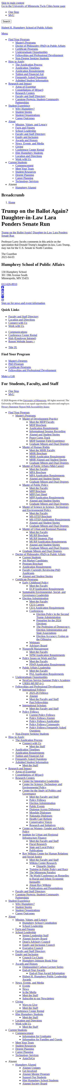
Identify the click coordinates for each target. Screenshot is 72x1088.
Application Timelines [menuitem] (27, 67)
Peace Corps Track (39, 437)
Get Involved (29, 1070)
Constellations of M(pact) (29, 774)
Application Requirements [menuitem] (29, 70)
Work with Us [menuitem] (23, 159)
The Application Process (28, 740)
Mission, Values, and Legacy (31, 919)
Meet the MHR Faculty (42, 450)
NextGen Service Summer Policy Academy (46, 680)
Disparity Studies (45, 866)
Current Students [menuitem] (17, 162)
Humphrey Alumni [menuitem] (25, 187)
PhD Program (16, 363)
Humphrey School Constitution (39, 922)
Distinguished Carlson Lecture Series (42, 966)
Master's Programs (25, 415)
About (11, 916)
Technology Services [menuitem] (26, 181)
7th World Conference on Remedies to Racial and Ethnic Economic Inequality (49, 878)
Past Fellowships (38, 702)
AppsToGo (28, 1058)
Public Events (37, 806)
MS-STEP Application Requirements (49, 519)
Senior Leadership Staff (35, 935)
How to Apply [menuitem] (16, 61)
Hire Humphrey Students (29, 1014)
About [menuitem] (11, 121)
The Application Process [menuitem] (28, 64)
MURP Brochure (38, 535)
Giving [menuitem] (19, 146)
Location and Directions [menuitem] (28, 156)
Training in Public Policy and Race (48, 869)
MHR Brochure (38, 453)
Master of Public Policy (35, 484)
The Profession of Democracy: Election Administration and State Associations (53, 629)
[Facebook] (36, 287)
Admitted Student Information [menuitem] (31, 80)
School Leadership (32, 926)
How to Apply (16, 736)
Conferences (36, 610)
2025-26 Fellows (38, 692)
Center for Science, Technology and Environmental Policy (42, 786)
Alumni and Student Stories (44, 434)
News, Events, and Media (29, 982)
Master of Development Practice (40, 418)
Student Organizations (27, 910)
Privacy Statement (10, 406)
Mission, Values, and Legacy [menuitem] (31, 124)
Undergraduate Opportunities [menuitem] (31, 52)
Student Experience (19, 900)
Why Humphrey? (25, 903)
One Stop (13, 12)
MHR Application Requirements (47, 456)
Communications (17, 331)
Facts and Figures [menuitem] (25, 127)
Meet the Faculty (38, 469)
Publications (36, 850)
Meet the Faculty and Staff (44, 699)
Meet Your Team (24, 1042)
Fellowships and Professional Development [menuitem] (39, 55)
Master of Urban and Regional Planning (44, 529)
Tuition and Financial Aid (29, 755)
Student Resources (25, 1045)
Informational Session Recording (47, 431)
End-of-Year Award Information (47, 973)
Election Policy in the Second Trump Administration (52, 616)
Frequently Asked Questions (31, 759)
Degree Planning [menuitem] (24, 174)
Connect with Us (17, 322)
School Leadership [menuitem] (25, 130)
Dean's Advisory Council (36, 941)
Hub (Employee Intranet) (22, 338)
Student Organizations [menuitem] (27, 115)
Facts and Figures (25, 929)
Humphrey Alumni (25, 1064)
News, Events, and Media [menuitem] (29, 143)
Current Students (31, 557)
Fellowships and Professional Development (32, 370)
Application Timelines (27, 749)
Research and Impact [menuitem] (19, 83)
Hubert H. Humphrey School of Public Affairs (26, 27)
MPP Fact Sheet (38, 494)
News (25, 989)
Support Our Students (34, 1077)
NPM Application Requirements (47, 655)
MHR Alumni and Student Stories (48, 459)
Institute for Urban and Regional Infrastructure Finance (40, 836)
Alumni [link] (12, 184)
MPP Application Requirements (46, 497)
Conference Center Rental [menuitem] (29, 149)
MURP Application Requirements (48, 541)
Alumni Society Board (34, 938)
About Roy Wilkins (40, 885)
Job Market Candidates (35, 560)
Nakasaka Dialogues (40, 815)
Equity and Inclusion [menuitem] (26, 137)
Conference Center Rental (22, 335)
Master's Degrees (17, 360)
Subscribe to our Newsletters (38, 998)
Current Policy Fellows (42, 714)
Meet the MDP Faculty (42, 421)
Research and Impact (19, 768)
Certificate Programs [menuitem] (26, 48)
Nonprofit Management (35, 648)
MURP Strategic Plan (41, 538)
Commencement (24, 1033)
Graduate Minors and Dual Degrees (49, 443)
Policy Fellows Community (44, 724)
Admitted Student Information (31, 762)
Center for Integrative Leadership (40, 781)
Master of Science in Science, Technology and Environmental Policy (45, 508)
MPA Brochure (37, 472)
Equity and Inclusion (26, 954)
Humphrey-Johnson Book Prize (39, 960)
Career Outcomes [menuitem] (25, 118)
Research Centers (25, 777)
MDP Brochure (37, 425)
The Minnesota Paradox (42, 872)
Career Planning (24, 1052)
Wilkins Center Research (43, 863)
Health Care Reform (40, 818)
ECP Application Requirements (46, 588)
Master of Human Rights (36, 447)
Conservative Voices (40, 822)
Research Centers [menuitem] (25, 93)
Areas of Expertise (25, 771)
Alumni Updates (31, 1067)
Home (11, 202)
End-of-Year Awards (33, 970)
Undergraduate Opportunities (31, 677)
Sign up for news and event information (23, 303)
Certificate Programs (19, 367)
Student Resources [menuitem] (25, 171)
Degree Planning (24, 1048)
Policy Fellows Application (44, 721)
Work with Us (16, 326)
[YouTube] (36, 293)
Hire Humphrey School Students (40, 1080)
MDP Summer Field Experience (47, 440)
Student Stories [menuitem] (23, 111)
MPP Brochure (37, 491)
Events (26, 985)
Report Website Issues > (21, 341)
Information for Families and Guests (42, 1039)
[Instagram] (36, 300)
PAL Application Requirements (46, 673)
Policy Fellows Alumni (42, 718)
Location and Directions (21, 319)
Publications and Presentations (46, 888)
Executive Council (32, 948)
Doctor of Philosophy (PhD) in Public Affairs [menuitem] (40, 45)
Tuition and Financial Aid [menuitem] (29, 74)
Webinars (34, 642)
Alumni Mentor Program (36, 1074)
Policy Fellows (30, 711)
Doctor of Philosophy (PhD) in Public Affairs (40, 554)
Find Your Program (19, 412)
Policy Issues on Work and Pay (39, 658)
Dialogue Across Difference (44, 809)
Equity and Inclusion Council (38, 944)
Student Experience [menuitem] (19, 105)
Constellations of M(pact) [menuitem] (29, 89)
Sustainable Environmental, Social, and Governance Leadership (44, 594)
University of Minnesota (34, 400)
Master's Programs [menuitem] (25, 42)
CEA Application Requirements (46, 607)
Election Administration (35, 598)
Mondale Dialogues (40, 812)
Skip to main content (12, 2)
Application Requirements (43, 428)
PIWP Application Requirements (47, 664)
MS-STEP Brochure (40, 516)
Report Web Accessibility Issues (34, 406)
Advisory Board (38, 645)
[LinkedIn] (36, 290)
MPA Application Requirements (46, 475)
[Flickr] (36, 296)
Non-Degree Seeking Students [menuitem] (32, 58)
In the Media (29, 992)
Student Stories (23, 907)
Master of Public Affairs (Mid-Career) (43, 466)
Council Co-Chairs (32, 957)
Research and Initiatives (42, 825)
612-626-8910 (9, 284)
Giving (19, 1001)
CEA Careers (36, 604)
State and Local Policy (41, 847)
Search (6, 21)
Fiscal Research (38, 844)
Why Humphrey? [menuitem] (25, 108)
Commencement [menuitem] (24, 165)
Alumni (33, 696)
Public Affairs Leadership (36, 667)
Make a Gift (8, 376)
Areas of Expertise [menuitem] (25, 86)
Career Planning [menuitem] (24, 178)
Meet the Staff (37, 746)
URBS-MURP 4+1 (33, 683)
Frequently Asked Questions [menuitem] (31, 77)
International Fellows (34, 689)
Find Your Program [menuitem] (19, 39)
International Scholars (34, 705)
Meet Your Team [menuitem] (24, 168)
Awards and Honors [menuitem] (26, 140)
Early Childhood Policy (35, 582)
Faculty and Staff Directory (23, 316)
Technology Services (26, 1055)
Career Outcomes (25, 913)
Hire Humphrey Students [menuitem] (29, 152)
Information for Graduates (36, 1036)
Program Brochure (32, 563)
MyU (11, 15)
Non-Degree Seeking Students (32, 733)
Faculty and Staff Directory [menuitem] (30, 96)
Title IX (12, 347)
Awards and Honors (26, 963)
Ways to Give (29, 1004)
